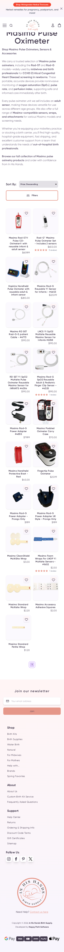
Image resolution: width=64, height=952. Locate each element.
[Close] (61, 8)
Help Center (14, 817)
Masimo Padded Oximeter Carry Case (46, 431)
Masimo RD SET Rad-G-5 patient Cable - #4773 (18, 334)
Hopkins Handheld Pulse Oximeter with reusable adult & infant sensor (19, 290)
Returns (11, 822)
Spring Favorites (16, 776)
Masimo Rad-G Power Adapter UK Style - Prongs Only (45, 516)
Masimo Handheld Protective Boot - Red (18, 473)
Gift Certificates (16, 838)
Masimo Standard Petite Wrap (18, 645)
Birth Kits (12, 734)
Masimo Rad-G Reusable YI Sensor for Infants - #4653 (45, 289)
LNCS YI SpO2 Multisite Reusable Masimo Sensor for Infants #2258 (45, 336)
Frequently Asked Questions (22, 802)
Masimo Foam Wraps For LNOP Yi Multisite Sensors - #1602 (45, 560)
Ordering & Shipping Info (20, 827)
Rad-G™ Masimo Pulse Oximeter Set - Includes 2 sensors (46, 240)
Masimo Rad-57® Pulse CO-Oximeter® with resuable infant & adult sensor (18, 243)
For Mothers (13, 760)
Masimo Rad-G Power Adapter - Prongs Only (18, 516)
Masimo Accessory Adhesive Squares (45, 606)
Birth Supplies (14, 739)
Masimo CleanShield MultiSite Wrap (18, 557)
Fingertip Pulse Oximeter (45, 472)
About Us (12, 791)
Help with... (13, 765)
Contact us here (39, 911)
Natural (11, 749)
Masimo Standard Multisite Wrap (18, 606)
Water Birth (13, 744)
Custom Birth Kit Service (20, 796)
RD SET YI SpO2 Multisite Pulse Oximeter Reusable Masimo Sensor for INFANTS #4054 (18, 382)
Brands (11, 771)
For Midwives (14, 755)
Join (32, 711)
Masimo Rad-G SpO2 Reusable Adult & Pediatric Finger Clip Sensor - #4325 (46, 382)
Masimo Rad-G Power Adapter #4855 (18, 431)
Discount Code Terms (19, 833)
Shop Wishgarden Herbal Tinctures (32, 4)
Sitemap (11, 843)
